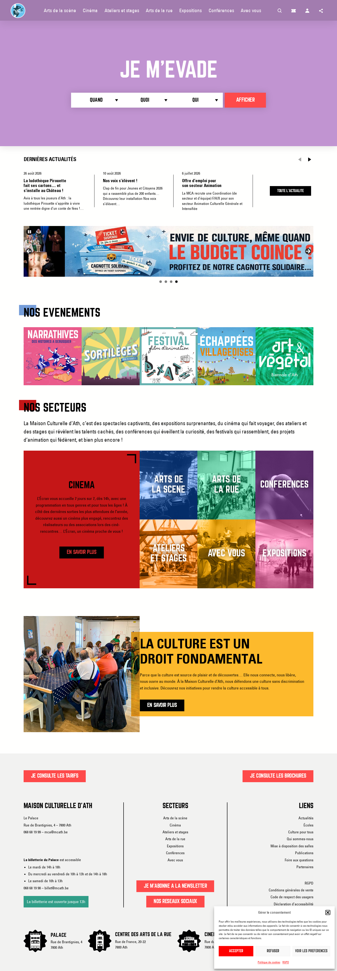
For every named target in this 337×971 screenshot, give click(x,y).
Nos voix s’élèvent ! (120, 181)
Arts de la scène (175, 818)
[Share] (321, 10)
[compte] (307, 10)
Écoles (308, 825)
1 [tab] (160, 281)
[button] (328, 912)
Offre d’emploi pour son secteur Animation (201, 183)
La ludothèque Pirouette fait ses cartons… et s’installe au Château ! (45, 186)
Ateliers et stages (175, 832)
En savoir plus (82, 552)
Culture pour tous (300, 832)
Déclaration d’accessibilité (293, 904)
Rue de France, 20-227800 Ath (130, 944)
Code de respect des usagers (292, 897)
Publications (304, 853)
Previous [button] (29, 251)
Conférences (175, 853)
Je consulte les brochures (278, 775)
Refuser (273, 951)
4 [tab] (176, 281)
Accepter (236, 951)
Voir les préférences (311, 951)
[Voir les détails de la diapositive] (168, 251)
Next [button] (308, 251)
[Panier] (293, 10)
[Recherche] (280, 10)
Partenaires (304, 867)
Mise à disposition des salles (292, 846)
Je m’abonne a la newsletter (175, 886)
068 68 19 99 (32, 832)
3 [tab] (171, 281)
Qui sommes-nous (300, 839)
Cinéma (175, 825)
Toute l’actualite (290, 191)
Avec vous (175, 860)
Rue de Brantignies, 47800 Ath (66, 945)
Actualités (305, 818)
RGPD (285, 962)
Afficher (245, 100)
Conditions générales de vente (291, 890)
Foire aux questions (299, 860)
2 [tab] (166, 281)
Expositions (175, 846)
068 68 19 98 (32, 888)
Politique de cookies (269, 962)
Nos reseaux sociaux (175, 901)
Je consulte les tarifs (54, 775)
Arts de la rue (175, 839)
